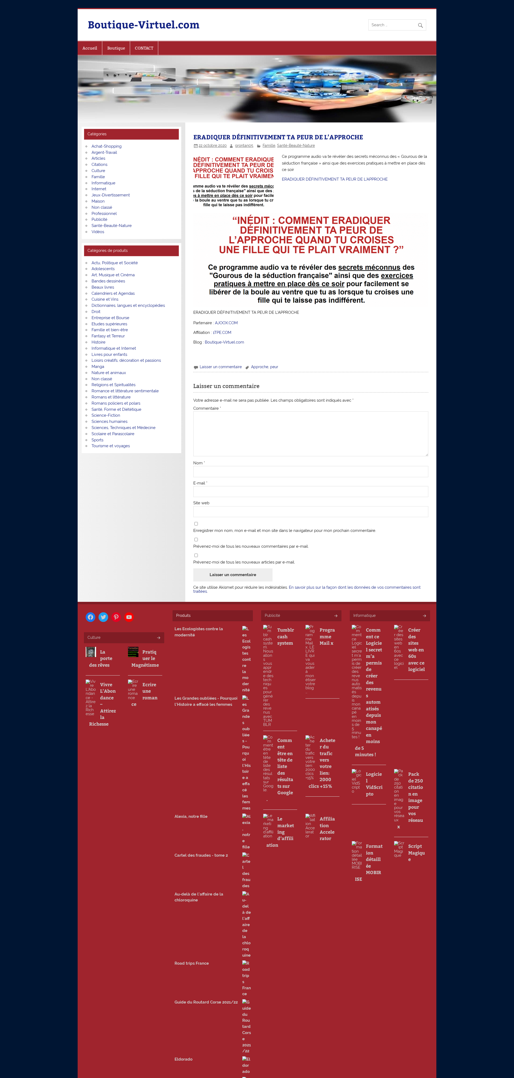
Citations (99, 164)
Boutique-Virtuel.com (143, 24)
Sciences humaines (109, 421)
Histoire (98, 342)
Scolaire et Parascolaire (113, 433)
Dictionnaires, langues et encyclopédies (128, 305)
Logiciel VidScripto (374, 784)
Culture (98, 170)
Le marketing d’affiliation (280, 831)
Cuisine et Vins (105, 299)
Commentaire (207, 408)
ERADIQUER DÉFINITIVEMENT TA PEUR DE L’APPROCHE (335, 179)
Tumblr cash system (285, 636)
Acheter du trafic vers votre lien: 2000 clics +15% (322, 763)
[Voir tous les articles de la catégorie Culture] (158, 638)
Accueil (89, 48)
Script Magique (416, 852)
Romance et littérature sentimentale (125, 391)
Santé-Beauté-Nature (296, 145)
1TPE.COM (222, 332)
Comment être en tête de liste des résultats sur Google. (279, 769)
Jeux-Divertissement (111, 195)
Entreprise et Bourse (110, 317)
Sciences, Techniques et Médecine (124, 427)
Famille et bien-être (110, 329)
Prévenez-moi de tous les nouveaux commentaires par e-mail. (251, 546)
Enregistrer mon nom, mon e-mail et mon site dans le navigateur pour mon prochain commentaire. (284, 531)
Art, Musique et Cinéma (113, 275)
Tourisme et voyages (111, 445)
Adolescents (103, 268)
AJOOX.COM (226, 322)
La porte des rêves (100, 658)
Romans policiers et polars (116, 403)
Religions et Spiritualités (113, 384)
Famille (269, 145)
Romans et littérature (111, 397)
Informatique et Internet (114, 348)
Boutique (116, 48)
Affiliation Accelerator (327, 828)
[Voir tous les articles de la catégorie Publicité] (335, 616)
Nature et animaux (109, 372)
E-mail (200, 483)
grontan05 (244, 145)
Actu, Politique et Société (115, 262)
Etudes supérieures (109, 324)
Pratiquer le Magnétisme (145, 658)
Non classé (102, 207)
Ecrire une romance (144, 694)
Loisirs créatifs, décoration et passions (126, 360)
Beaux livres (103, 287)
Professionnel (104, 213)
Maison (98, 201)
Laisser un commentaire (221, 367)
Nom (199, 463)
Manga (98, 366)
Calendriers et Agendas (113, 293)
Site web (201, 503)
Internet (99, 188)
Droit (96, 311)
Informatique (103, 183)
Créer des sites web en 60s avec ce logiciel (416, 649)
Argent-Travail (104, 152)
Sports (97, 440)
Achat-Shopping (107, 146)
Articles (98, 158)
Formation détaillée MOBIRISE (369, 862)
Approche (259, 367)
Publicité (99, 219)
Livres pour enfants (109, 354)
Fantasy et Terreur (108, 336)
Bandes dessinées (108, 281)
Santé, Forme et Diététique (116, 409)
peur (274, 367)
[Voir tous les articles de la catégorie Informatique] (424, 616)
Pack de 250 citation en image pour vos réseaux (410, 800)
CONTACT (144, 48)
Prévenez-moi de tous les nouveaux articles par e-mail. (244, 562)
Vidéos (98, 231)
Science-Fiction (106, 415)
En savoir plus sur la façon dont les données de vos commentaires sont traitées (307, 589)
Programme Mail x (327, 636)
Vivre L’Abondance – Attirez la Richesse (102, 704)
